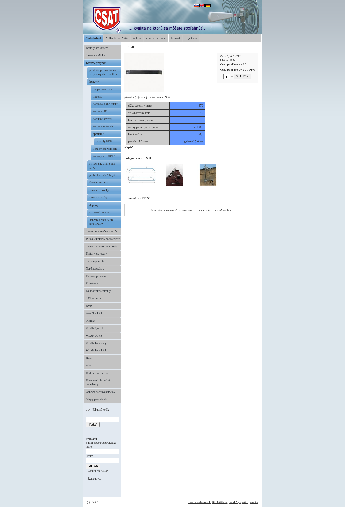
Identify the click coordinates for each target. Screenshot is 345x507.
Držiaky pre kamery (97, 48)
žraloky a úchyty (98, 182)
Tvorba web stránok (199, 502)
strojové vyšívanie (156, 38)
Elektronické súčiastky (98, 291)
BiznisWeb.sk (219, 502)
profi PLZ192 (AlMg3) (102, 175)
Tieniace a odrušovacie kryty (102, 246)
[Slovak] (196, 6)
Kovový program (96, 63)
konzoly (94, 81)
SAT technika (93, 298)
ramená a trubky (98, 197)
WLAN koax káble (96, 350)
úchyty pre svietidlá (96, 399)
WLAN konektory (96, 343)
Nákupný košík (100, 409)
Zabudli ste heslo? (98, 471)
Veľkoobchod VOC (117, 38)
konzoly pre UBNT (104, 156)
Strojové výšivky (95, 55)
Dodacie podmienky (97, 373)
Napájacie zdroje (95, 268)
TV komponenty (95, 261)
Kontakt (175, 38)
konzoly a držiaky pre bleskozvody (101, 221)
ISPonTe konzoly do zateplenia (103, 238)
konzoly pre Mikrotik (105, 148)
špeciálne (98, 134)
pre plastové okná (102, 89)
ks (232, 76)
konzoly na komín (103, 126)
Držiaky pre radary (96, 253)
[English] (202, 6)
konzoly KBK (104, 141)
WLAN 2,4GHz (95, 328)
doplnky (94, 205)
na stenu (97, 96)
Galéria (137, 38)
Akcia (89, 365)
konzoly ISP (100, 111)
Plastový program (96, 276)
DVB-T (90, 306)
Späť (129, 147)
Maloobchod (93, 38)
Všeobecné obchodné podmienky (98, 382)
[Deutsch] (208, 6)
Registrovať (94, 478)
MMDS (90, 320)
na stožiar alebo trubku (105, 104)
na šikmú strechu (102, 119)
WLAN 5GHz (94, 335)
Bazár (89, 358)
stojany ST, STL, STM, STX (102, 165)
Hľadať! (93, 424)
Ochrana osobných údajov (100, 391)
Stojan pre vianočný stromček (102, 231)
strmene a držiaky (99, 190)
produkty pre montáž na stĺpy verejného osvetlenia (103, 72)
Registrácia (191, 38)
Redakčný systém (238, 502)
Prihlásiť (254, 502)
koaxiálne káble (94, 313)
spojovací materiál (99, 212)
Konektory (92, 283)
